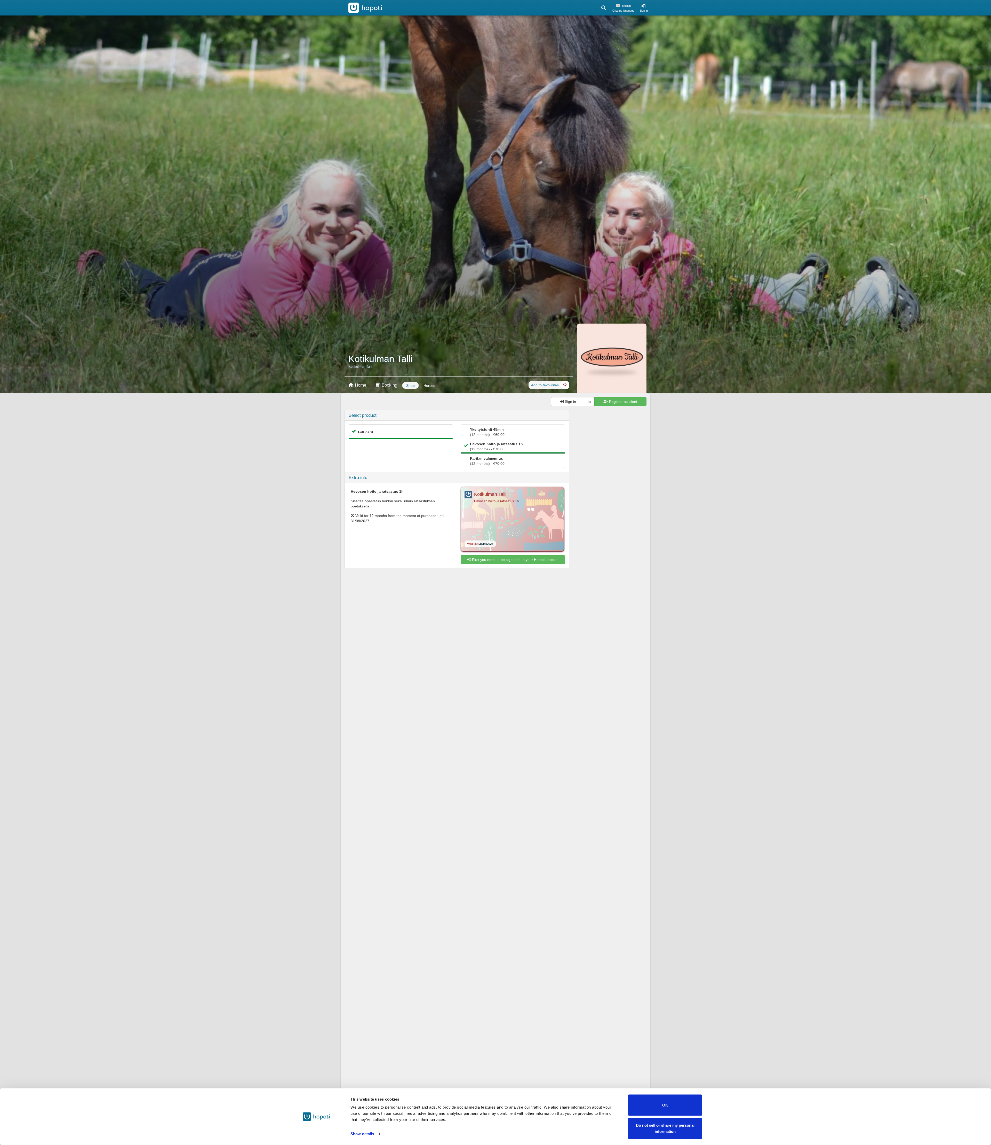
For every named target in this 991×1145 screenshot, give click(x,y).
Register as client (622, 401)
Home (360, 385)
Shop (410, 385)
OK (665, 1105)
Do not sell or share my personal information (665, 1128)
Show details (362, 1134)
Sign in (644, 10)
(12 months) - (487, 432)
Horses (429, 385)
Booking (388, 385)
